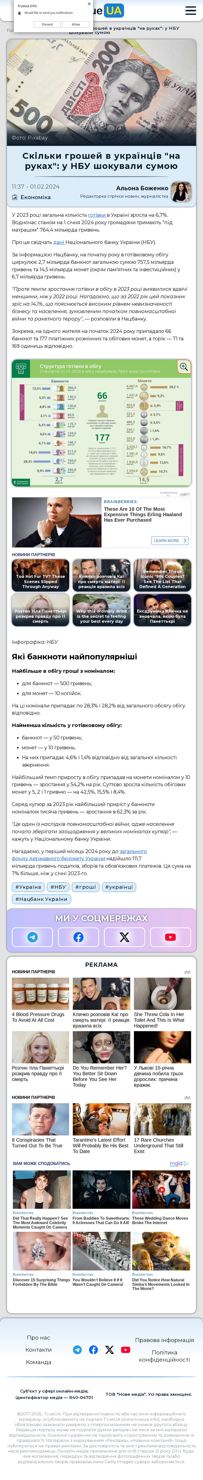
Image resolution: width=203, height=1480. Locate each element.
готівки (97, 215)
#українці (119, 887)
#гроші (85, 887)
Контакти (38, 1349)
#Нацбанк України (41, 899)
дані (59, 242)
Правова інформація (164, 1340)
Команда (38, 1362)
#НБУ (58, 887)
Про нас (38, 1337)
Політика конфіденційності (164, 1356)
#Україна (28, 887)
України (94, 858)
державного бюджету (56, 858)
